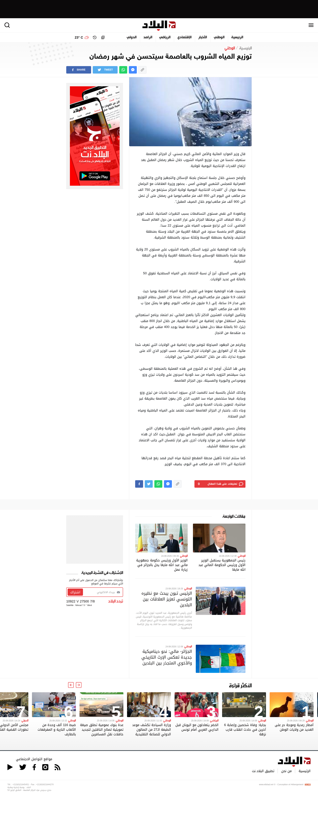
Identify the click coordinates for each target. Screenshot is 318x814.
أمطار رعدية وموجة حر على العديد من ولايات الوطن (294, 727)
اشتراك (75, 592)
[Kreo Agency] (307, 784)
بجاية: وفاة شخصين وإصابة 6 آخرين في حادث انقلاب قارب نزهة (245, 729)
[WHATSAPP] (123, 70)
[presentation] (78, 685)
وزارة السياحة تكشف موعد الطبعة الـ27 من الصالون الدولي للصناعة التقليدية (151, 729)
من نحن (286, 771)
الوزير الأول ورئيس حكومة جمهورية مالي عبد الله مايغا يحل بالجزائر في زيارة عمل (162, 564)
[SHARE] (139, 484)
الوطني (219, 37)
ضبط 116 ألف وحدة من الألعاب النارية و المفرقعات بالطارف (57, 729)
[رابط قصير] (142, 70)
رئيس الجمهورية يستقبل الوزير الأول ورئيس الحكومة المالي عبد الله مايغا (221, 564)
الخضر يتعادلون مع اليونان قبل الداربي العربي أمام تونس (196, 727)
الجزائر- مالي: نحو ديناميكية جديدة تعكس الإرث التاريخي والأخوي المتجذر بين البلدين (166, 657)
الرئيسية (237, 37)
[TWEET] (149, 484)
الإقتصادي (184, 37)
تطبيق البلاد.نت (263, 771)
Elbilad (159, 25)
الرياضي (165, 37)
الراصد (147, 37)
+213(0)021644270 (45, 784)
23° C (79, 37)
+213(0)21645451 (21, 784)
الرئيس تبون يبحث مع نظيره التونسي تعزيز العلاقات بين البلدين (166, 599)
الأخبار (202, 37)
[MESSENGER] (133, 70)
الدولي (132, 37)
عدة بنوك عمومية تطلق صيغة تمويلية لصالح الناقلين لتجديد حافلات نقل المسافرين (101, 729)
